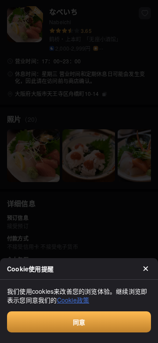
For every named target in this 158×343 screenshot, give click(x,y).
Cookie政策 (73, 300)
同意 (79, 321)
